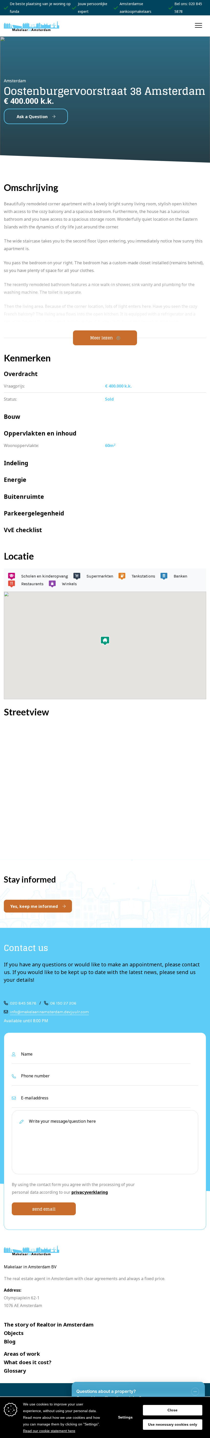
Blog (10, 1341)
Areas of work (22, 1353)
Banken (180, 576)
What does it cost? (27, 1362)
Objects (14, 1333)
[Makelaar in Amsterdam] (31, 26)
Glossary (15, 1370)
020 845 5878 (23, 1003)
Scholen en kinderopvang (44, 576)
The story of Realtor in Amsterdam (48, 1324)
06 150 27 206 (63, 1003)
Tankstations (143, 576)
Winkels (69, 583)
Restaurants (32, 583)
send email (44, 1209)
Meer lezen (101, 337)
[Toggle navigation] (199, 25)
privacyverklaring (89, 1192)
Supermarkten (100, 576)
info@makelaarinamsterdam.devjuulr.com (49, 1011)
